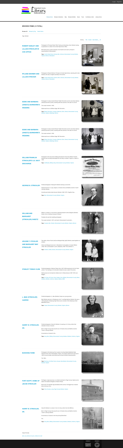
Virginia (43, 55)
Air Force (51, 277)
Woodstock (51, 55)
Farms (54, 361)
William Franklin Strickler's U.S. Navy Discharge (31, 160)
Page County (57, 389)
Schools (62, 54)
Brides (45, 111)
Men (59, 54)
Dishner (55, 77)
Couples (54, 111)
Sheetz (66, 111)
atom (23, 436)
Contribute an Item (90, 17)
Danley (55, 54)
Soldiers (43, 279)
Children (46, 249)
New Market (63, 361)
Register (119, 1)
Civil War (51, 361)
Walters (60, 279)
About (78, 17)
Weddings (52, 113)
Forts (45, 389)
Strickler (76, 54)
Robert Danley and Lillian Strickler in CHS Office (30, 49)
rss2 (41, 436)
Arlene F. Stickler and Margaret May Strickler (30, 244)
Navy (55, 162)
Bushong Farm (28, 353)
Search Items (40, 31)
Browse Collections (58, 17)
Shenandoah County (69, 54)
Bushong (46, 361)
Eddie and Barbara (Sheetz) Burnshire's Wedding (31, 105)
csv (25, 436)
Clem (61, 277)
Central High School (48, 54)
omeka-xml (37, 436)
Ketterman (59, 111)
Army (55, 277)
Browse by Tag (32, 31)
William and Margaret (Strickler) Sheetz (30, 216)
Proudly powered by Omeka (88, 444)
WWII (63, 279)
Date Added (95, 39)
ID (100, 39)
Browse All (24, 31)
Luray (52, 389)
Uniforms (52, 279)
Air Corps (46, 277)
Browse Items (50, 17)
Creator (90, 39)
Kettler (50, 249)
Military (51, 162)
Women (47, 55)
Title (86, 39)
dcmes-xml (29, 436)
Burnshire (50, 111)
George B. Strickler (31, 185)
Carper (45, 305)
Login (114, 1)
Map (66, 17)
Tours (82, 17)
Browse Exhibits (72, 17)
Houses (58, 361)
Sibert (78, 277)
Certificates (46, 162)
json (33, 436)
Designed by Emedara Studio (97, 444)
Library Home (98, 17)
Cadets (58, 277)
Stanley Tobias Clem (31, 269)
